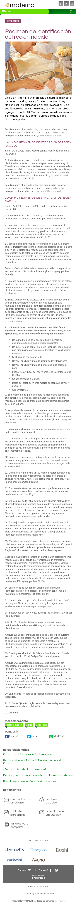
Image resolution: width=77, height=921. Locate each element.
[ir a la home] (20, 4)
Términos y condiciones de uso (38, 894)
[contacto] (72, 3)
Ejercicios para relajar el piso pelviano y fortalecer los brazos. (38, 775)
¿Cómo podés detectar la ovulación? (24, 769)
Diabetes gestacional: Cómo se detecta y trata (30, 781)
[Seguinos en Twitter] (66, 3)
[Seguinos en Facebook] (61, 3)
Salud (29, 725)
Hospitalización (14, 725)
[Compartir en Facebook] (51, 870)
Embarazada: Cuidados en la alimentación (28, 754)
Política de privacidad (38, 886)
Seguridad (41, 725)
